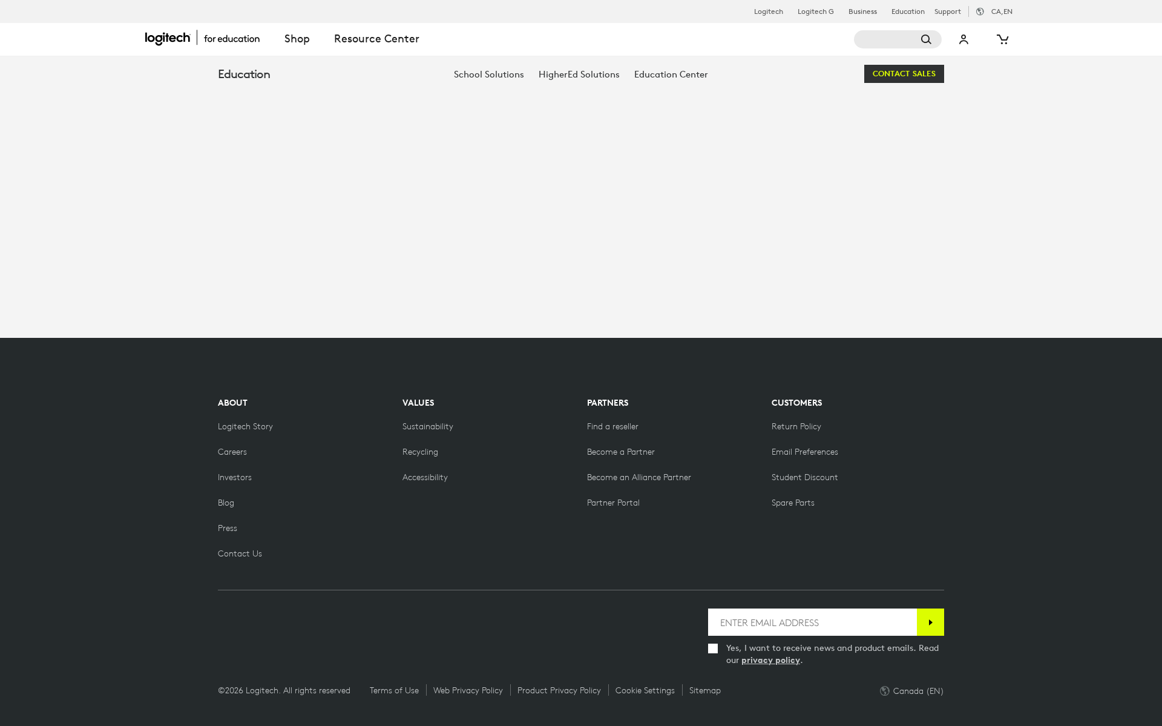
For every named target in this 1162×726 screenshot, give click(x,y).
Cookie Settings (645, 690)
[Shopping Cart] (1001, 39)
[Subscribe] (930, 622)
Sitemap (705, 690)
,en (1002, 11)
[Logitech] (208, 37)
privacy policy (770, 660)
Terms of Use (394, 690)
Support (947, 11)
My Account (964, 39)
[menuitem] (489, 74)
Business (863, 11)
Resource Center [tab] (376, 38)
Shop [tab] (297, 38)
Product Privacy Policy (559, 690)
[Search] (898, 39)
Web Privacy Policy (468, 690)
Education (908, 11)
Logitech (768, 11)
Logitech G (816, 11)
